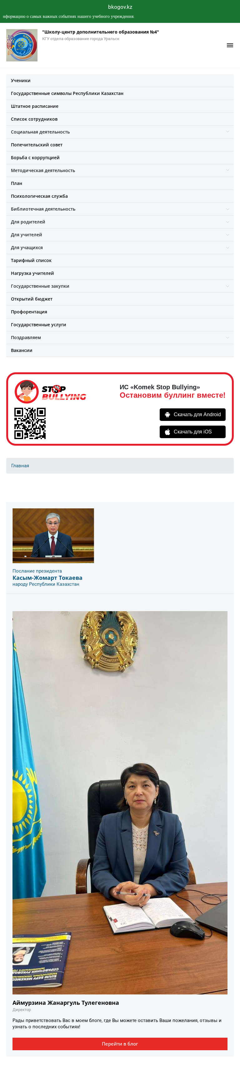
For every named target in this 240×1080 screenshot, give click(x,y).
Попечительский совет (36, 145)
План (16, 183)
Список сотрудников (34, 119)
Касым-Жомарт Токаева (47, 577)
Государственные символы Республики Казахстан (67, 93)
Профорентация (29, 312)
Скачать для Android (197, 414)
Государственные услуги (38, 325)
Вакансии (21, 350)
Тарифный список (31, 260)
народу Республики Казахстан (45, 584)
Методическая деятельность (43, 170)
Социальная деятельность (40, 132)
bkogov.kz (120, 7)
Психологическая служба (39, 196)
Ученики (21, 80)
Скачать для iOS (193, 431)
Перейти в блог (120, 1044)
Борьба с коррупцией (35, 157)
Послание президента (37, 571)
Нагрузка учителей (32, 273)
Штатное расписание (34, 106)
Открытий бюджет (31, 299)
